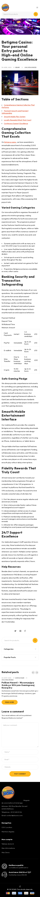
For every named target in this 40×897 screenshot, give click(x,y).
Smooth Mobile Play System (14, 117)
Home (4, 24)
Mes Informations (8, 848)
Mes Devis (6, 852)
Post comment (20, 774)
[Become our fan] (20, 886)
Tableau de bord (8, 844)
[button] (33, 672)
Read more (9, 702)
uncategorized (14, 24)
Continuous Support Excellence (16, 123)
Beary (17, 67)
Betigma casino (10, 142)
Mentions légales (8, 832)
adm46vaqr (19, 678)
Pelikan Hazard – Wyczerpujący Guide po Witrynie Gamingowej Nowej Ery (18, 685)
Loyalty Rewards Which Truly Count (17, 120)
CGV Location (7, 827)
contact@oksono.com (14, 815)
